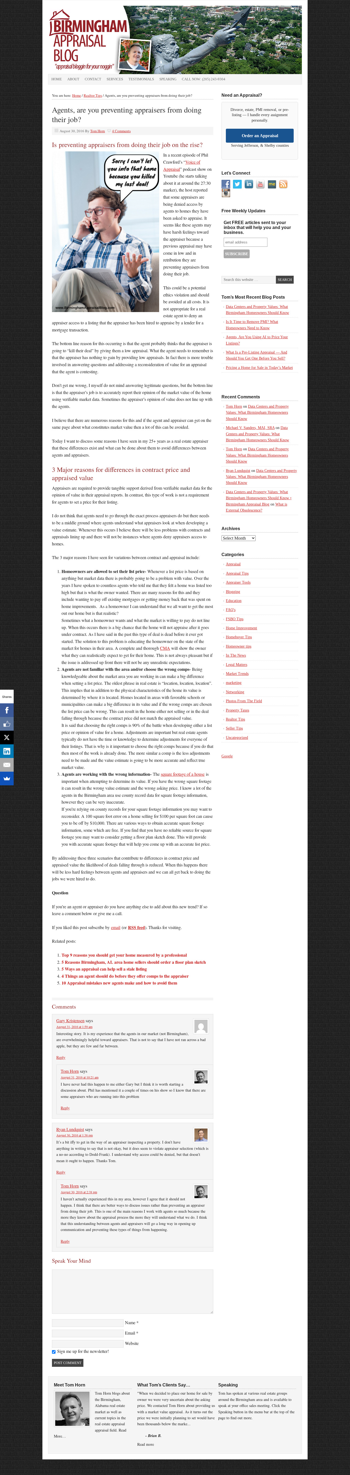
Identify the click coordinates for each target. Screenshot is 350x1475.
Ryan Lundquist (70, 1129)
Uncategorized (237, 738)
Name (130, 1322)
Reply (60, 1057)
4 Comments (121, 130)
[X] (7, 737)
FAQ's (230, 610)
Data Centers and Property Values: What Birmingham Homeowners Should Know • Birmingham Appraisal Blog (258, 498)
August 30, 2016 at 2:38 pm (79, 1192)
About (73, 79)
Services (115, 79)
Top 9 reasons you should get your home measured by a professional (124, 955)
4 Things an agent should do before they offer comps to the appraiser (125, 976)
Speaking (167, 79)
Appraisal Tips (237, 573)
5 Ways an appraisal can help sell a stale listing (104, 969)
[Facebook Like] (7, 724)
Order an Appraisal (260, 135)
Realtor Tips (235, 719)
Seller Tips (234, 728)
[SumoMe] (7, 778)
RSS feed (136, 927)
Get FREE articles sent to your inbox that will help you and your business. (257, 227)
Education (233, 601)
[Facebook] (7, 710)
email (115, 927)
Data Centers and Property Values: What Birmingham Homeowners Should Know (257, 412)
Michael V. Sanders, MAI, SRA (250, 428)
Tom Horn (97, 130)
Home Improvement (241, 628)
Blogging (233, 592)
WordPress (283, 1465)
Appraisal (233, 564)
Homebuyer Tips (239, 637)
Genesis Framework (256, 1465)
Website (132, 1343)
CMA (165, 648)
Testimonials (141, 79)
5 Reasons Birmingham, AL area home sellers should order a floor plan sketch (134, 962)
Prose (230, 1465)
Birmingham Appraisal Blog (109, 40)
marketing (233, 683)
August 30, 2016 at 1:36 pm (74, 1135)
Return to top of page (61, 1465)
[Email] (7, 765)
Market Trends (237, 674)
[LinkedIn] (7, 751)
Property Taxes (237, 710)
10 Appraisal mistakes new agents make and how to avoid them (119, 983)
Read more (145, 1444)
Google (227, 756)
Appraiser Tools (238, 582)
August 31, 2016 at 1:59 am (74, 1026)
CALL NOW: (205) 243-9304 (203, 79)
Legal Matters (236, 665)
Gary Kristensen (70, 1020)
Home (56, 79)
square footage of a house (183, 774)
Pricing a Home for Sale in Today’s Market (259, 368)
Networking (235, 692)
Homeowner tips (238, 646)
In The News (236, 655)
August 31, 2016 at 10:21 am (79, 1077)
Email (130, 1333)
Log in (299, 1465)
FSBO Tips (234, 619)
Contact (93, 79)
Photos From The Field (244, 701)
